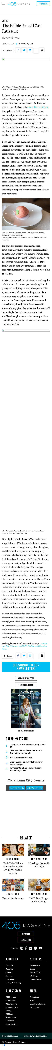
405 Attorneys (11, 1004)
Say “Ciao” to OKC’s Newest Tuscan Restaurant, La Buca (25, 769)
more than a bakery (37, 107)
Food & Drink (13, 859)
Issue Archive (35, 965)
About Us (9, 965)
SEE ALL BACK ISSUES (26, 731)
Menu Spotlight (12, 1024)
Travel (32, 1000)
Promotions (34, 997)
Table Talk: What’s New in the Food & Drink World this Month (26, 751)
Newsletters (26, 940)
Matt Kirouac (9, 43)
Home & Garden (36, 979)
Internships (10, 979)
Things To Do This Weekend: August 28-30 (27, 745)
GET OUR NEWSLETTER (26, 678)
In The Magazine (39, 859)
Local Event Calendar (38, 1004)
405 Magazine (13, 1036)
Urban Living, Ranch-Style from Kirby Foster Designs (26, 763)
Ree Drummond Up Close (21, 757)
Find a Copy (34, 1007)
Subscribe (43, 3)
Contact (9, 972)
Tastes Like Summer (13, 898)
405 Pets (9, 1014)
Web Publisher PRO (39, 1036)
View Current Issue (26, 685)
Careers (9, 976)
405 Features (13, 894)
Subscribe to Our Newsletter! (26, 666)
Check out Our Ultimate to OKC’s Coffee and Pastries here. (24, 646)
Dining (5, 20)
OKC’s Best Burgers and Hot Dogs (39, 900)
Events (32, 969)
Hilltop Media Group (13, 983)
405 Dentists (10, 1000)
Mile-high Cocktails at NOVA (39, 865)
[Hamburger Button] (3, 3)
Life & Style (34, 976)
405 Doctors (11, 997)
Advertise (9, 969)
